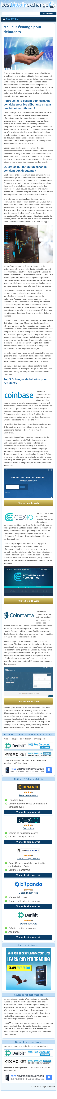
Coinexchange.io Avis (28, 858)
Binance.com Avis (28, 795)
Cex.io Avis (28, 828)
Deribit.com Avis (28, 923)
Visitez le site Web (28, 503)
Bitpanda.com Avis (28, 892)
